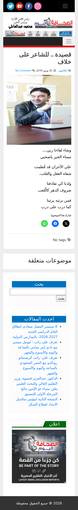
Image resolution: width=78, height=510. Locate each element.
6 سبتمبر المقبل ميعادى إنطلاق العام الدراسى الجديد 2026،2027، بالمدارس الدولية (34, 331)
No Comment (23, 70)
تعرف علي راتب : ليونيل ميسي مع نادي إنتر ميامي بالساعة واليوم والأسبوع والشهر (35, 347)
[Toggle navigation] (65, 6)
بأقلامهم (63, 70)
